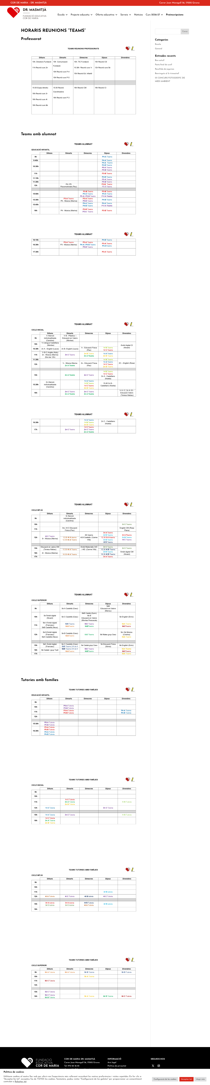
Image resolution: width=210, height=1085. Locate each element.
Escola (158, 44)
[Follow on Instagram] (158, 1065)
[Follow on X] (153, 1065)
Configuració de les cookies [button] (165, 1079)
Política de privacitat (117, 1066)
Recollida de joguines (164, 69)
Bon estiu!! (159, 60)
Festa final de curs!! (163, 65)
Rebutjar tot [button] (20, 1082)
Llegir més (200, 1079)
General (158, 49)
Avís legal (112, 1062)
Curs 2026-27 (153, 15)
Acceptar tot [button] (186, 1079)
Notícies (138, 15)
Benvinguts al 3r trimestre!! (167, 73)
